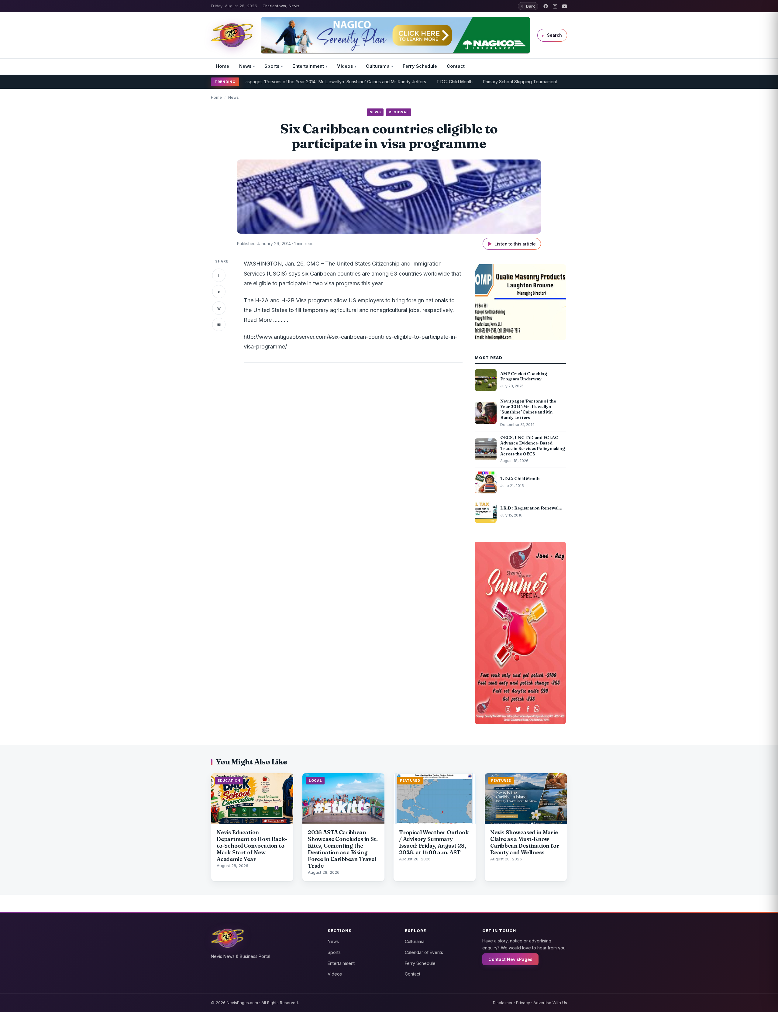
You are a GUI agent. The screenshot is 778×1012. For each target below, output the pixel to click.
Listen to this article (512, 244)
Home (222, 66)
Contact (456, 66)
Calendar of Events (424, 952)
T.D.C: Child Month (432, 81)
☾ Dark (528, 6)
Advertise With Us (550, 1002)
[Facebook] (545, 6)
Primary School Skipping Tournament (497, 81)
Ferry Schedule (420, 66)
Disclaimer (503, 1002)
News (245, 66)
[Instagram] (555, 6)
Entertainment (308, 66)
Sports (271, 66)
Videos (345, 66)
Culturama (377, 66)
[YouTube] (564, 6)
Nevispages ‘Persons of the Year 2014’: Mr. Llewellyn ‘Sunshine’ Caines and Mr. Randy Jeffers (309, 81)
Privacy (523, 1002)
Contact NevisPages (510, 959)
